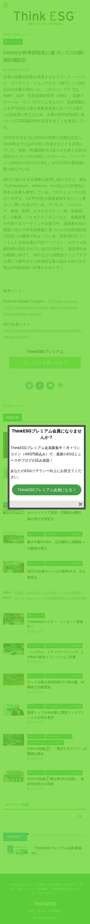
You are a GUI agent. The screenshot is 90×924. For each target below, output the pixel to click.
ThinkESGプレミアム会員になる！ (46, 490)
